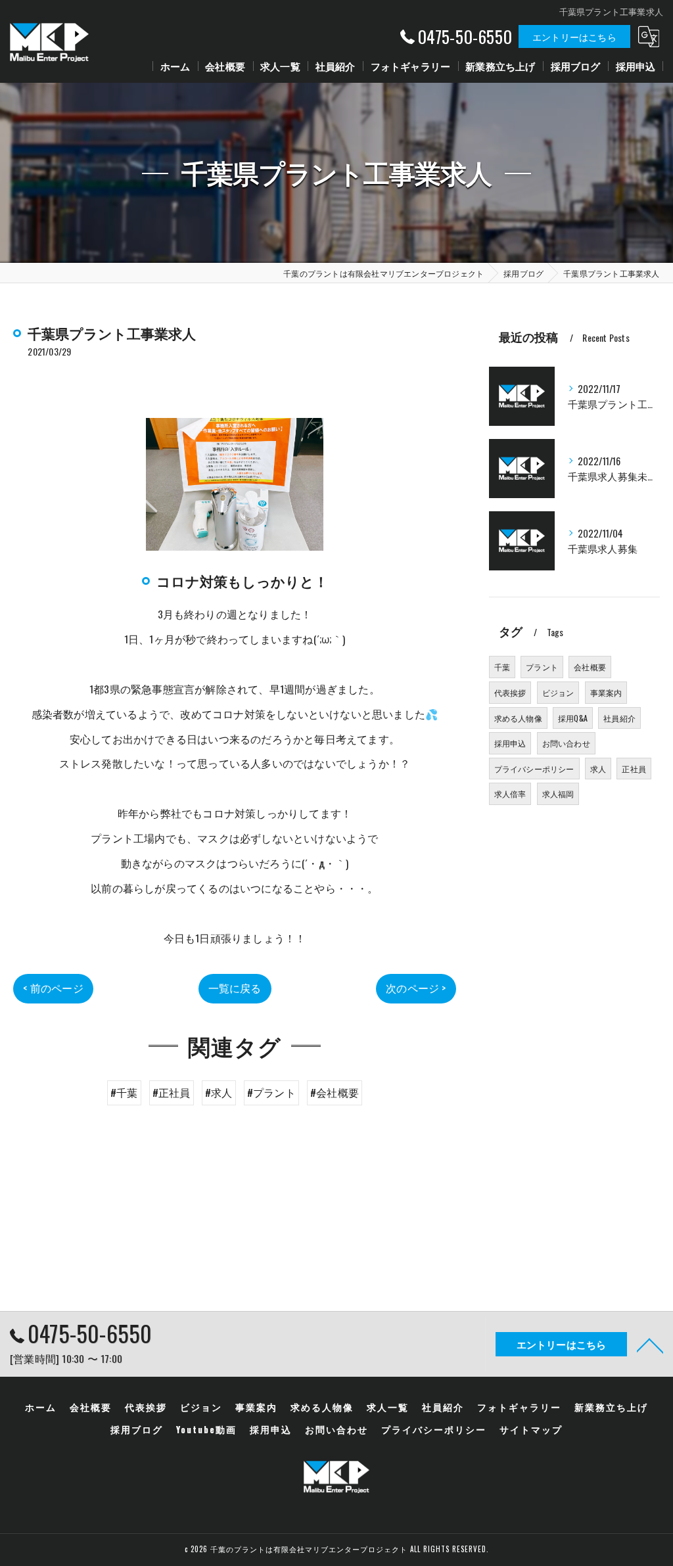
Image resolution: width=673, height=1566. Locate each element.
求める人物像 (518, 718)
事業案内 (606, 692)
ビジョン (558, 692)
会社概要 (590, 666)
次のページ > (416, 987)
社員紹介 (619, 718)
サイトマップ (531, 1429)
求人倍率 (510, 793)
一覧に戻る (235, 987)
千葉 (502, 666)
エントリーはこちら (574, 36)
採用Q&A (573, 718)
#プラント (271, 1092)
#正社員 (171, 1092)
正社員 (634, 768)
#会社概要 (334, 1092)
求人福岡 (558, 793)
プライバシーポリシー (534, 768)
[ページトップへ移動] (650, 1344)
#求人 (219, 1092)
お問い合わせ (566, 742)
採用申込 (510, 742)
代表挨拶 (510, 692)
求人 (598, 768)
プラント (542, 666)
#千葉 (124, 1092)
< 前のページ (53, 987)
